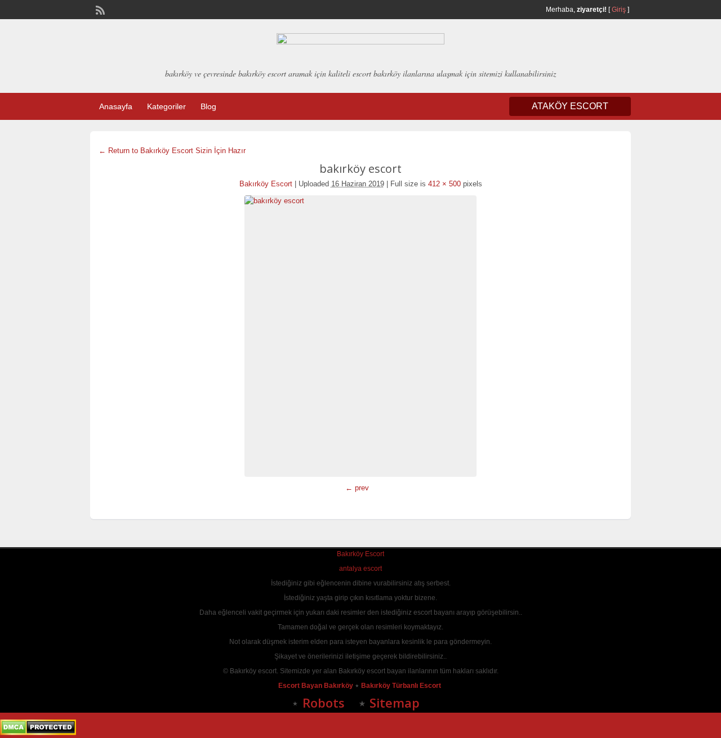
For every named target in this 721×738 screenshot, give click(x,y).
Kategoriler (166, 106)
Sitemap (395, 702)
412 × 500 (444, 184)
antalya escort (360, 568)
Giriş (619, 10)
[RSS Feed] (99, 9)
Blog (208, 106)
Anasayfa (115, 106)
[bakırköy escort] (360, 336)
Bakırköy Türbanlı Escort (402, 686)
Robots (323, 702)
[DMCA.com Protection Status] (38, 733)
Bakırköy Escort (265, 184)
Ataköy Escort (570, 106)
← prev (357, 488)
